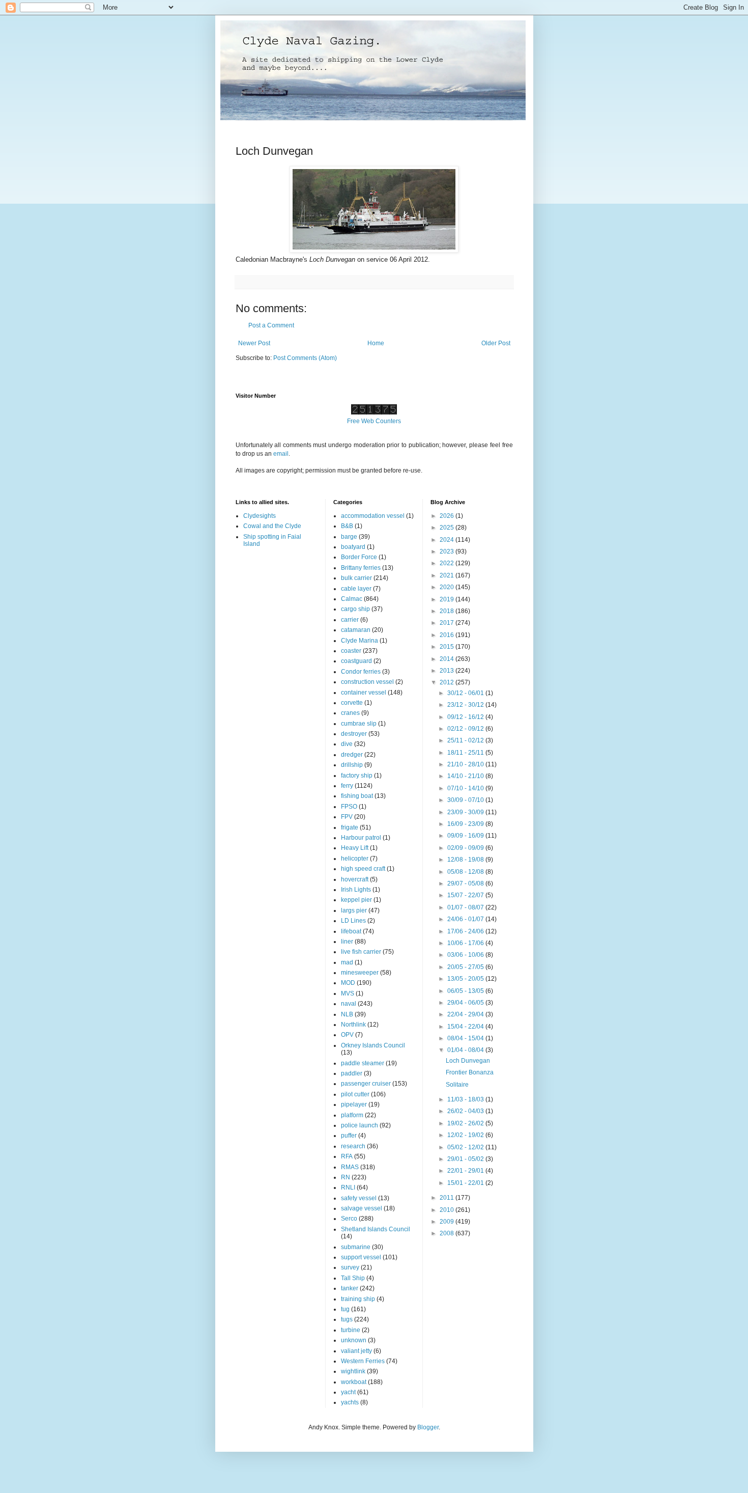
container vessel (363, 692)
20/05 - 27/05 (466, 967)
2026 (447, 515)
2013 (447, 670)
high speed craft (363, 868)
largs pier (354, 910)
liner (347, 941)
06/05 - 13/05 (466, 990)
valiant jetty (356, 1350)
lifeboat (351, 931)
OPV (347, 1034)
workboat (353, 1382)
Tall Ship (353, 1278)
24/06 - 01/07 (466, 919)
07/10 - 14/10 (466, 788)
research (353, 1146)
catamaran (355, 629)
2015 (447, 646)
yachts (350, 1402)
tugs (347, 1319)
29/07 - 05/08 (466, 883)
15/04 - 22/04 (466, 1026)
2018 (447, 611)
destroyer (354, 733)
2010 (447, 1209)
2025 (447, 527)
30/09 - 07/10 (466, 800)
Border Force (359, 557)
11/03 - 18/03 (466, 1099)
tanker (349, 1288)
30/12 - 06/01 (466, 693)
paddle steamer (362, 1063)
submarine (355, 1247)
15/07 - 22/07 (466, 895)
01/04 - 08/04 (466, 1050)
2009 (447, 1221)
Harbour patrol (361, 837)
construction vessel (367, 681)
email (281, 453)
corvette (352, 702)
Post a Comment (271, 325)
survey (350, 1267)
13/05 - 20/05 (466, 978)
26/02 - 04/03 (466, 1111)
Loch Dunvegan (468, 1060)
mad (347, 962)
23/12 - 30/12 (466, 704)
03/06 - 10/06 (466, 954)
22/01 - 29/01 (466, 1170)
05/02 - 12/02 (466, 1147)
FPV (347, 816)
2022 (447, 563)
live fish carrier (361, 951)
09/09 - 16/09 (466, 835)
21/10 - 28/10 (466, 764)
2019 (447, 599)
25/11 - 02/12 (466, 740)
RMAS (350, 1167)
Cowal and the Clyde (272, 526)
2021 (447, 575)
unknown (353, 1340)
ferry (347, 785)
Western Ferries (363, 1361)
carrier (350, 619)
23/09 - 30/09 (466, 812)
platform (352, 1115)
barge (349, 536)
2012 (447, 682)
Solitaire (457, 1084)
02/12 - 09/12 (466, 728)
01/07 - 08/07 (466, 907)
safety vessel (359, 1198)
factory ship (356, 775)
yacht (348, 1392)
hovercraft (354, 879)
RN (345, 1177)
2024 (447, 539)
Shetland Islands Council (375, 1229)
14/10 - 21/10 (466, 776)
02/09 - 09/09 (466, 847)
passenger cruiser (366, 1083)
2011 (447, 1197)
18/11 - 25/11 (466, 752)
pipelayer (354, 1104)
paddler (351, 1073)
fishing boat (357, 795)
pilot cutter (355, 1094)
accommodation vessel (373, 515)
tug (345, 1309)
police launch (359, 1125)
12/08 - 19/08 (466, 859)
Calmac (351, 598)
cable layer (356, 588)
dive (347, 744)
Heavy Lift (354, 847)
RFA (347, 1156)
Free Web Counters (374, 421)
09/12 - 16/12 (466, 717)
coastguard (356, 661)
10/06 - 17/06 (466, 943)
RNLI (348, 1187)
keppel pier (356, 899)
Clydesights (259, 515)
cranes (350, 712)
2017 (447, 622)
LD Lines (353, 920)
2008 (447, 1233)
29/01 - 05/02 (466, 1159)
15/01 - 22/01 (466, 1182)
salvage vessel (361, 1208)
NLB (347, 1014)
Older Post (495, 343)
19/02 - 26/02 (466, 1123)
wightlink (353, 1371)
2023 (447, 551)
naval (348, 1003)
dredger (352, 754)
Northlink (353, 1024)
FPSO (349, 806)
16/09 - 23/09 (466, 823)
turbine (350, 1330)
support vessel (361, 1257)
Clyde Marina (359, 640)
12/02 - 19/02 (466, 1135)
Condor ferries (361, 671)
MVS (347, 993)
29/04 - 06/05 (466, 1002)
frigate (349, 827)
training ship (358, 1299)
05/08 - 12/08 (466, 871)
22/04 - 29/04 (466, 1014)
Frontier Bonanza (470, 1072)
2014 (447, 658)
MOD (348, 982)
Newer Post (254, 343)
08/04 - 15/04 (466, 1038)
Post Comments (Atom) (305, 358)
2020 (447, 587)
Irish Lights (356, 889)
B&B (347, 526)
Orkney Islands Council (373, 1045)
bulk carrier (356, 578)
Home (375, 343)
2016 (447, 635)
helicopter (354, 858)
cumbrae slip (359, 723)
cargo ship (355, 609)
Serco (349, 1218)
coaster (351, 650)
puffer (349, 1135)
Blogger (428, 1427)
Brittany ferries (361, 567)
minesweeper (360, 972)
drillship (352, 764)
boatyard (353, 546)
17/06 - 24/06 (466, 931)
